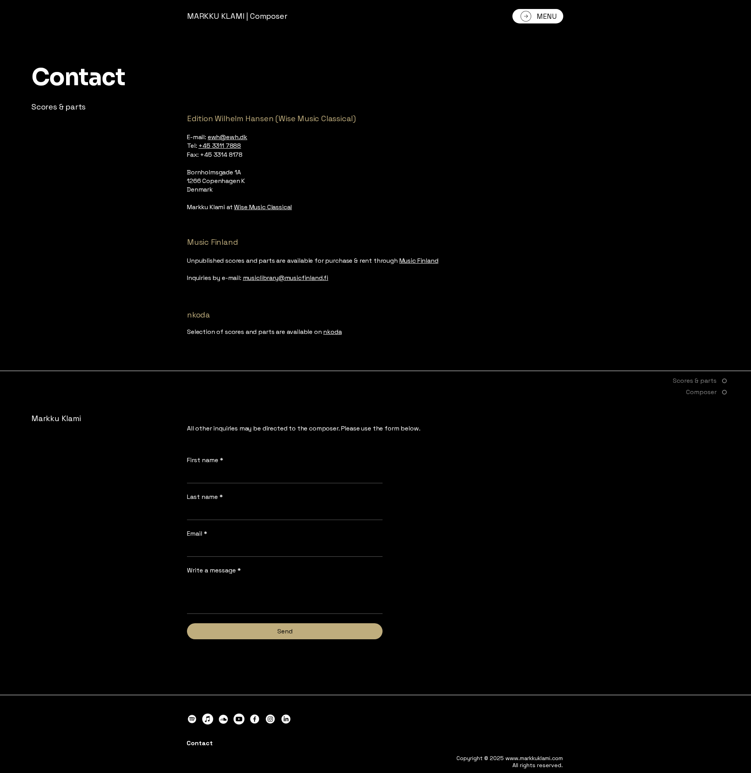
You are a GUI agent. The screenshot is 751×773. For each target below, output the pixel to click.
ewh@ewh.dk (227, 137)
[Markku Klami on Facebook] (254, 719)
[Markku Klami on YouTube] (239, 719)
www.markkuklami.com (534, 758)
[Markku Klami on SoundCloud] (223, 719)
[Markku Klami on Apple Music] (207, 719)
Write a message (214, 570)
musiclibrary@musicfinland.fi (286, 278)
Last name (205, 497)
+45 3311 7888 (219, 146)
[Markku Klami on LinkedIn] (285, 719)
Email (197, 533)
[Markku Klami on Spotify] (192, 719)
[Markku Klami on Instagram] (270, 719)
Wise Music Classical (263, 207)
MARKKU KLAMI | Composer (237, 16)
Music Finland (418, 260)
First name (205, 460)
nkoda (332, 332)
